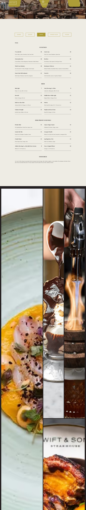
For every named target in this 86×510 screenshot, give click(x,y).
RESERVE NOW (11, 3)
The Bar (67, 34)
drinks (41, 34)
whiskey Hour (54, 34)
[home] (43, 3)
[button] (81, 3)
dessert (30, 34)
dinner (19, 34)
